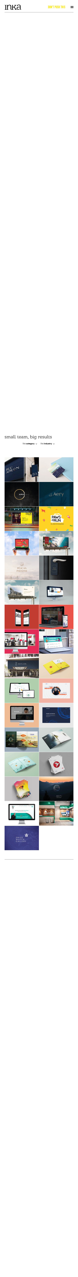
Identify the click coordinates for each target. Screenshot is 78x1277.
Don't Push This (56, 7)
